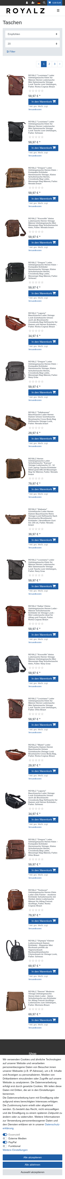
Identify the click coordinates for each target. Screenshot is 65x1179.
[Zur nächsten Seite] (59, 64)
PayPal (12, 1142)
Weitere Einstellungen (15, 1149)
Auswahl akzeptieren (32, 1172)
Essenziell (14, 1134)
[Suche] (44, 3)
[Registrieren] (33, 3)
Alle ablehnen (32, 1164)
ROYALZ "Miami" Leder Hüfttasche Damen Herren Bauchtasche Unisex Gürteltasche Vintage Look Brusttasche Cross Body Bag (42, 750)
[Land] (39, 3)
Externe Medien (17, 1138)
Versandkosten (35, 109)
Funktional (14, 1146)
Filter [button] (12, 51)
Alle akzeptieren (32, 1157)
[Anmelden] (27, 3)
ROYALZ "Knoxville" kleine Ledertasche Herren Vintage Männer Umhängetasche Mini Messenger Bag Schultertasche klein (43, 222)
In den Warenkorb (42, 101)
